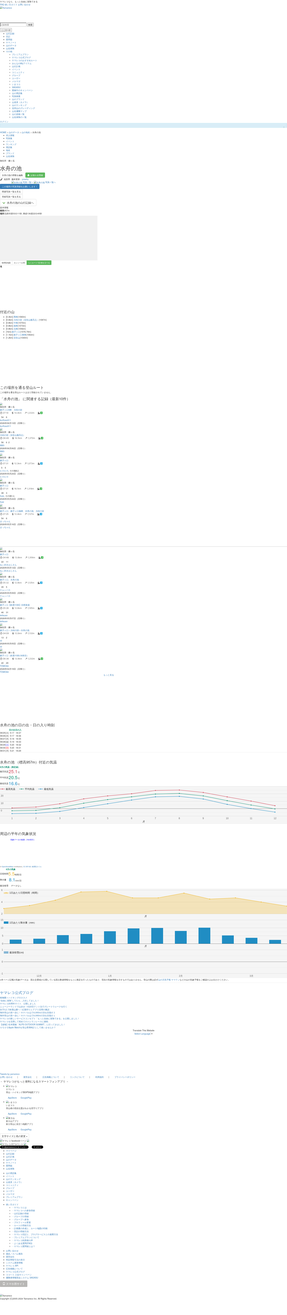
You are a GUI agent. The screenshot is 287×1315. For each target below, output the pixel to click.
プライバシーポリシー (125, 1076)
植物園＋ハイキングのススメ (13, 997)
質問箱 (9, 39)
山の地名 (26, 132)
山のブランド (18, 99)
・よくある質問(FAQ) (22, 1243)
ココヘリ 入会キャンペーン (19, 1274)
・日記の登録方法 (20, 1231)
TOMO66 (4, 665)
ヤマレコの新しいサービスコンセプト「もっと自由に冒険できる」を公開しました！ (40, 1018)
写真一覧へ (28, 182)
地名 (8, 150)
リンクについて (77, 1076)
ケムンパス (5, 589)
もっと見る (108, 674)
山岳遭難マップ (19, 111)
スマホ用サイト (15, 1284)
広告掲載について (50, 1076)
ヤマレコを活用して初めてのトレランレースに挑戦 (24, 1021)
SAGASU (16, 87)
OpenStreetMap (7, 866)
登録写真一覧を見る (11, 196)
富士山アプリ (12, 1120)
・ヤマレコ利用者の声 (22, 1240)
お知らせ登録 (36, 175)
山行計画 (16, 66)
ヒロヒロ (4, 470)
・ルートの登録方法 (21, 1225)
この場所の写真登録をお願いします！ (20, 186)
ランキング (11, 144)
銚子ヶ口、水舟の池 (9, 579)
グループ (16, 75)
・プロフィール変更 (21, 1222)
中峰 (16, 322)
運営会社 (27, 1076)
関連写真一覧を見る (11, 191)
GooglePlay (26, 1097)
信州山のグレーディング (23, 108)
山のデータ (11, 45)
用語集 (9, 147)
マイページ (11, 1150)
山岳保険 (10, 48)
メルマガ (16, 81)
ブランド (10, 153)
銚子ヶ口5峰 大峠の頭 (11, 409)
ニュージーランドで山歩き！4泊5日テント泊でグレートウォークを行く (33, 1006)
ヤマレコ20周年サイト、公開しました (18, 1003)
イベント (16, 69)
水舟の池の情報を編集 (12, 175)
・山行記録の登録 (20, 1213)
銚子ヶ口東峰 (20, 334)
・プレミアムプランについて (25, 1237)
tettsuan (4, 615)
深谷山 (17, 337)
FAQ (2, 4)
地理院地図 (6, 262)
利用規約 (99, 1076)
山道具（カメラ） (20, 102)
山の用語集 (17, 93)
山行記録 (10, 33)
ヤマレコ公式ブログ (21, 57)
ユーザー (16, 78)
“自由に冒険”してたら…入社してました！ (19, 1000)
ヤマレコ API (12, 1265)
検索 (30, 24)
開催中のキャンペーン (22, 90)
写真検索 (16, 96)
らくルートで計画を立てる (39, 262)
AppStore (12, 1097)
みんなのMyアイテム (22, 63)
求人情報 (10, 135)
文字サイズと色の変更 (14, 1136)
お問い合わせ (24, 4)
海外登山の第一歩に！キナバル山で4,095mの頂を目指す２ (27, 1012)
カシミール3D (19, 262)
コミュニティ (18, 72)
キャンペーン (12, 1199)
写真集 (9, 138)
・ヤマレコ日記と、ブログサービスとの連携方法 (35, 1234)
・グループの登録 (20, 1216)
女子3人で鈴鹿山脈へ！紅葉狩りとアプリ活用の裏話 (24, 1009)
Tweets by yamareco (10, 1073)
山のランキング (19, 105)
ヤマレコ (10, 1089)
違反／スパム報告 (14, 1253)
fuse (2, 495)
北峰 (16, 328)
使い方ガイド (11, 4)
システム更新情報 (14, 1262)
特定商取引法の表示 (15, 1259)
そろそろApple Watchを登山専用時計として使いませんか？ (28, 1027)
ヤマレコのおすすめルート (24, 60)
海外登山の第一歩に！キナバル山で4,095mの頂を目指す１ (27, 1015)
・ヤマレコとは (19, 1207)
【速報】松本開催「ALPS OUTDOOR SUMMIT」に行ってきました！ (32, 1024)
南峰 (16, 325)
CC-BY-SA (27, 866)
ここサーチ (6, 30)
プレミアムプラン (20, 54)
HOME (3, 132)
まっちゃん (5, 521)
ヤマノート (11, 42)
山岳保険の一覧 (19, 117)
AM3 (2, 445)
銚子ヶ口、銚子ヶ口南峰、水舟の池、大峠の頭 (22, 510)
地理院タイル (37, 866)
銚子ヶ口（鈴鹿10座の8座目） (14, 655)
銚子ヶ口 (16, 331)
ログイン (4, 121)
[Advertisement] (89, 537)
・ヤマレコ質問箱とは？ (23, 1246)
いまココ (16, 84)
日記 (8, 36)
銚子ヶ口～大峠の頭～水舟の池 (14, 630)
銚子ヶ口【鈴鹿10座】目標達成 (15, 604)
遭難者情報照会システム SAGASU (22, 1277)
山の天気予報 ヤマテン (169, 979)
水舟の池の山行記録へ (20, 202)
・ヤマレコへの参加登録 (23, 1210)
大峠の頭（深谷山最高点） (26, 319)
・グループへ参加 (20, 1219)
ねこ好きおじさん (8, 564)
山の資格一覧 (18, 114)
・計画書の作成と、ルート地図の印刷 (30, 1228)
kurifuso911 (5, 420)
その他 (9, 51)
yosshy (25, 179)
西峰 (16, 316)
